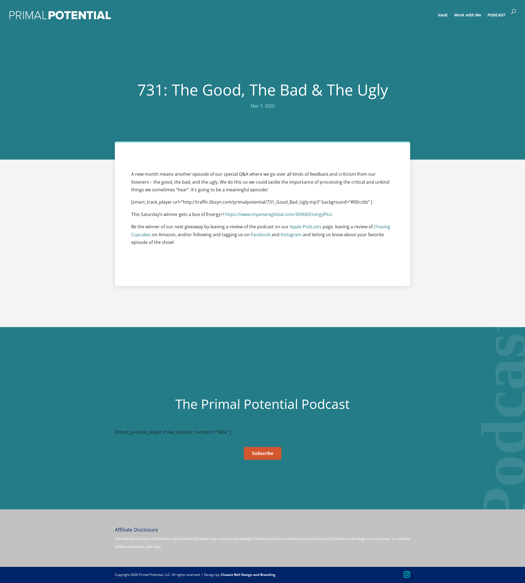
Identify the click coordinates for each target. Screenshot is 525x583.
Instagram (291, 235)
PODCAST (496, 15)
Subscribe (262, 453)
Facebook (261, 235)
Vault (443, 15)
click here (153, 546)
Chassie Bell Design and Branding (248, 574)
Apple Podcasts (306, 227)
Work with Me (467, 15)
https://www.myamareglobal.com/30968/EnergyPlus (278, 214)
